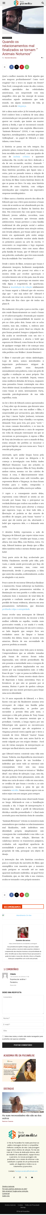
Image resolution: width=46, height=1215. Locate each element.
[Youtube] (32, 1177)
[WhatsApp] (27, 67)
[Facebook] (11, 67)
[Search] (43, 3)
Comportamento (7, 38)
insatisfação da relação (21, 287)
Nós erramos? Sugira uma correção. (15, 1191)
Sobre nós (6, 1196)
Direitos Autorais (8, 1186)
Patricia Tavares (7, 1121)
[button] (3, 3)
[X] (16, 67)
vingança (22, 106)
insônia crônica (21, 157)
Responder (13, 985)
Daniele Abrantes (10, 58)
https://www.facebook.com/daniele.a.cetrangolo (23, 943)
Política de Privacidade (32, 1205)
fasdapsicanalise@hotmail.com (26, 1171)
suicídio (14, 790)
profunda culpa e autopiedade (16, 609)
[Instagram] (20, 1177)
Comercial (5, 1193)
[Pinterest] (22, 67)
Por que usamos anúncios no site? (14, 1189)
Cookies (20, 1205)
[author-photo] (23, 937)
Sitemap (23, 1207)
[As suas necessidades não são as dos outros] (23, 1102)
